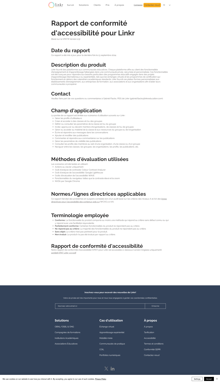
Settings (197, 379)
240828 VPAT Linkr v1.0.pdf (63, 253)
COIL (101, 349)
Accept (209, 379)
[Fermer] (216, 379)
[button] (84, 5)
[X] (106, 368)
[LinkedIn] (112, 368)
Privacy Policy (100, 379)
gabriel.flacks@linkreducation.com (146, 98)
